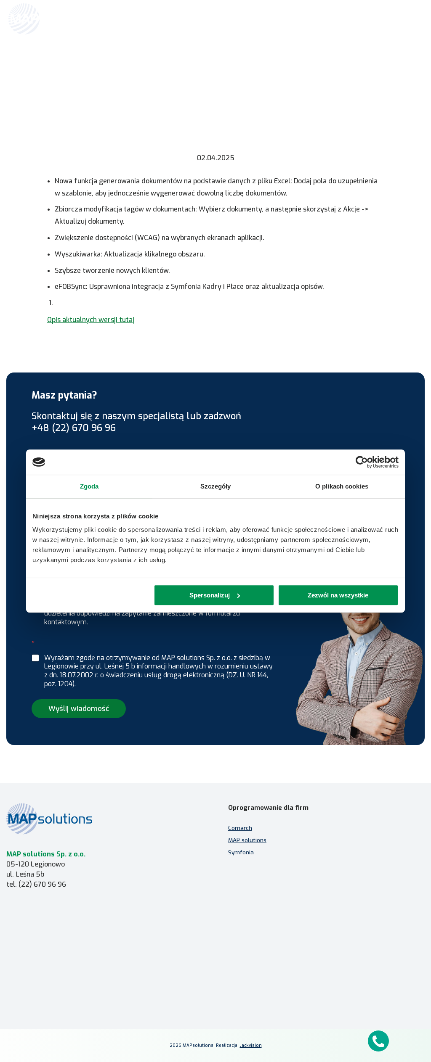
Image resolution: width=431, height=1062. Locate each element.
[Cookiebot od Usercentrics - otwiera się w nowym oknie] (362, 462)
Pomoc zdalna (25, 926)
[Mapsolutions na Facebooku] (242, 1006)
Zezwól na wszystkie (338, 595)
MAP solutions (247, 840)
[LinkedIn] (263, 1006)
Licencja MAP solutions (37, 939)
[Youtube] (283, 1006)
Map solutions (148, 79)
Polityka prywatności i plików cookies (284, 943)
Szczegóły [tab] (215, 486)
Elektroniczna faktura (35, 914)
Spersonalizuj (209, 595)
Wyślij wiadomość (78, 708)
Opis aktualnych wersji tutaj (90, 319)
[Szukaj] (394, 18)
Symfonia (241, 852)
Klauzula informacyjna (264, 931)
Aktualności (196, 79)
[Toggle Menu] (412, 19)
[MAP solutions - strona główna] (104, 819)
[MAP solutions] (51, 18)
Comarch (240, 828)
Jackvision (251, 1045)
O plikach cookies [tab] (341, 486)
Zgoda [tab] (89, 486)
